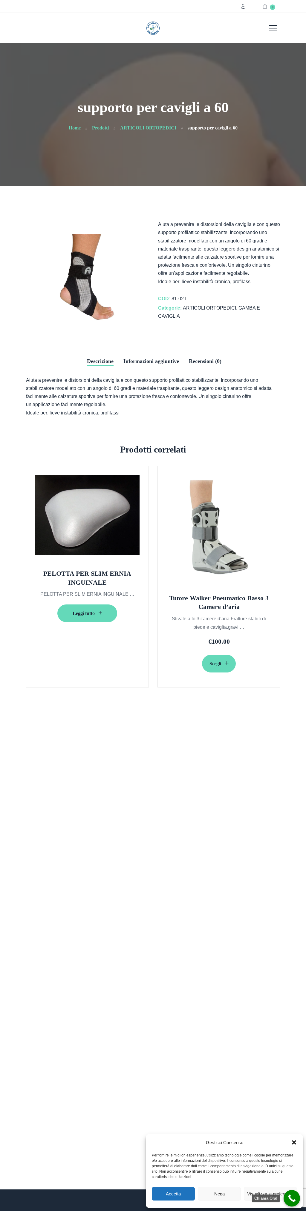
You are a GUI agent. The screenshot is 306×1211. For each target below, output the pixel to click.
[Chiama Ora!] (292, 1198)
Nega (219, 1193)
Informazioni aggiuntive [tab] (151, 361)
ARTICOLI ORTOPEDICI (209, 307)
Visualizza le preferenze (270, 1193)
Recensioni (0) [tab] (205, 361)
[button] (294, 1142)
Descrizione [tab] (100, 361)
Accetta (173, 1193)
